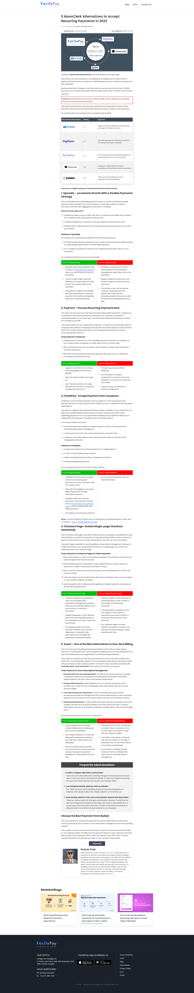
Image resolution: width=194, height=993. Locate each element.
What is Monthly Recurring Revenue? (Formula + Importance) (55, 918)
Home (63, 26)
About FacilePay (126, 955)
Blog (127, 4)
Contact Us (146, 4)
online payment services (84, 270)
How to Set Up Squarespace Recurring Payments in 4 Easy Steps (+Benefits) (133, 918)
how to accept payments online (84, 522)
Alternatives (71, 26)
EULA (122, 972)
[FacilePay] (50, 4)
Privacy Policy (125, 968)
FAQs (135, 4)
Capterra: (65, 93)
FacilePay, (111, 853)
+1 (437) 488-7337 (46, 976)
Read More (110, 874)
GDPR (122, 975)
